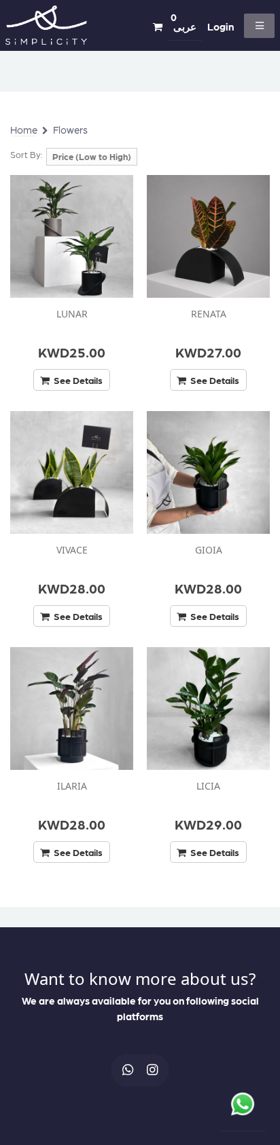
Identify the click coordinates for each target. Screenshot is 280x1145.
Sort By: (26, 154)
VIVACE (72, 549)
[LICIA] (208, 708)
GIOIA (208, 549)
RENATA (208, 313)
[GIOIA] (208, 472)
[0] (157, 27)
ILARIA (72, 785)
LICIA (208, 785)
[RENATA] (208, 236)
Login (220, 26)
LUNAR (72, 313)
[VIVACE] (71, 472)
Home (23, 129)
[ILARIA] (71, 708)
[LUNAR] (71, 236)
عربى (184, 26)
